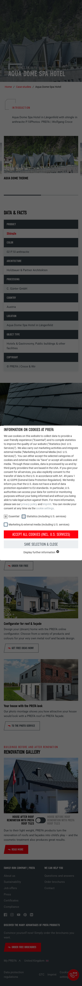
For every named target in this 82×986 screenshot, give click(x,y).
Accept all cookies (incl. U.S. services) (41, 534)
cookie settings (45, 508)
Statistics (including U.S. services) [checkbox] (46, 516)
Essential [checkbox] (14, 516)
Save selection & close (41, 544)
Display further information (39, 552)
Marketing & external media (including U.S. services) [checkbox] (39, 524)
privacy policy (29, 504)
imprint (47, 504)
